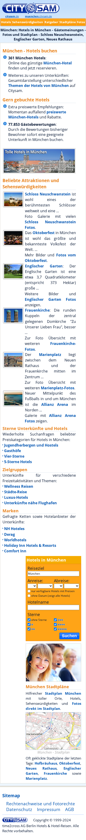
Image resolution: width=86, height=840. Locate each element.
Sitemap (11, 795)
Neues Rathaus (41, 768)
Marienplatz (50, 354)
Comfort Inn (15, 550)
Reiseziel (36, 568)
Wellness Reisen (18, 486)
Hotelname (38, 602)
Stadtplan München (63, 693)
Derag (9, 534)
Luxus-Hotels (16, 497)
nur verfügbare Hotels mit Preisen (53, 591)
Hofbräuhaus (46, 763)
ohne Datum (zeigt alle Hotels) (50, 596)
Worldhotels (15, 539)
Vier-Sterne (14, 456)
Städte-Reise (15, 491)
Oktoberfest (44, 232)
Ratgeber (51, 22)
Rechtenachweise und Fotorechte (40, 803)
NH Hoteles (14, 528)
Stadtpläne (67, 22)
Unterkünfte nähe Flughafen (30, 502)
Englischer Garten (44, 266)
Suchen (69, 636)
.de (12, 16)
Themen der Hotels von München (38, 85)
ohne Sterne (39, 620)
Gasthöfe (12, 450)
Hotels (6, 22)
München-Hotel (57, 63)
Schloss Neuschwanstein (48, 194)
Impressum (48, 809)
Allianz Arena (54, 404)
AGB (69, 809)
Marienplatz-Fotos (57, 387)
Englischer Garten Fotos (50, 299)
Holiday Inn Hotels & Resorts (30, 545)
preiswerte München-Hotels (37, 114)
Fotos (81, 22)
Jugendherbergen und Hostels (31, 445)
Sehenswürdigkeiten (27, 22)
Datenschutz (19, 809)
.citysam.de (38, 16)
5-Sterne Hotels (18, 461)
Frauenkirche (37, 310)
